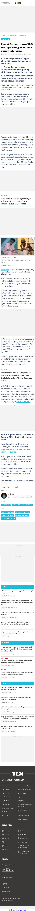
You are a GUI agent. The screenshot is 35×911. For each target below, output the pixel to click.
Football (4, 617)
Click (16, 85)
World (3, 595)
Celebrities (22, 35)
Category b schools (21, 515)
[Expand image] (33, 238)
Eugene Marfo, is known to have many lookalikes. (15, 450)
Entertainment (12, 35)
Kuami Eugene (7, 99)
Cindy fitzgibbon (7, 515)
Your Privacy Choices (19, 910)
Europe (3, 636)
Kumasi (14, 473)
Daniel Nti (20, 54)
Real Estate (4, 692)
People (3, 712)
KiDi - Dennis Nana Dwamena (22, 505)
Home (3, 35)
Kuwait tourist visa (22, 512)
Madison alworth (8, 512)
